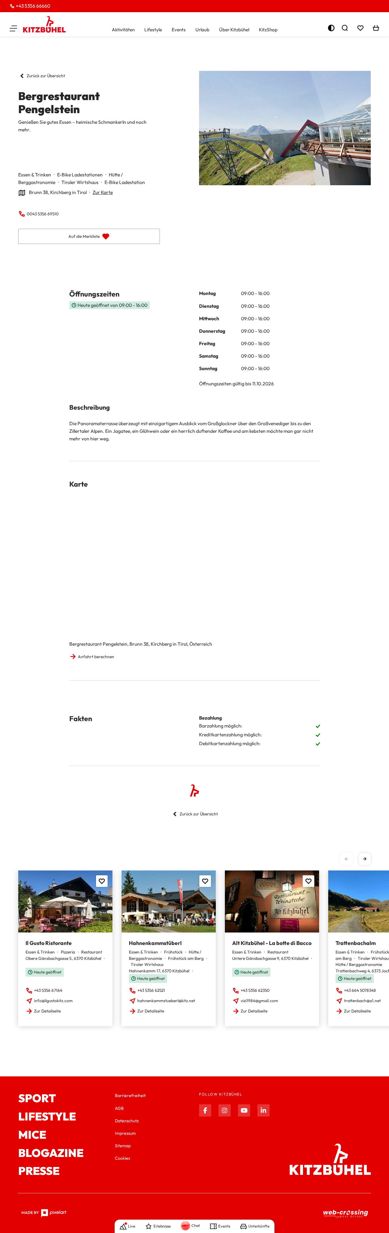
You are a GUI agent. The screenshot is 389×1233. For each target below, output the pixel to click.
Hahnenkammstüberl (155, 943)
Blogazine (51, 1153)
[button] (13, 28)
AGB (119, 1108)
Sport (37, 1098)
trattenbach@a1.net (362, 1000)
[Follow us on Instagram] (225, 1110)
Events (179, 30)
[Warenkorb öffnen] (376, 28)
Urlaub (202, 30)
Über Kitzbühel (234, 30)
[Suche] (345, 28)
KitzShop (268, 30)
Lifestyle (153, 30)
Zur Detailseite (47, 1011)
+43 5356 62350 (255, 990)
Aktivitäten (123, 30)
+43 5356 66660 (33, 6)
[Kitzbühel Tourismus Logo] (44, 24)
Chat (195, 1225)
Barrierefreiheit (130, 1095)
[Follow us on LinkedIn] (263, 1110)
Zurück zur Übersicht (46, 75)
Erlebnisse (162, 1226)
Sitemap (123, 1145)
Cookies (122, 1158)
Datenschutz (127, 1121)
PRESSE (39, 1171)
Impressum (125, 1133)
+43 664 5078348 (360, 990)
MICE (32, 1134)
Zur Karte (103, 192)
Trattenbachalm (356, 943)
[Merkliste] (360, 28)
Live (131, 1226)
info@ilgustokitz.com (53, 1000)
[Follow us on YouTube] (244, 1110)
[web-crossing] (345, 1213)
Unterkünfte (259, 1226)
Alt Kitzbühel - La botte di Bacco (272, 943)
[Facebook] (205, 1110)
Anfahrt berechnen (96, 656)
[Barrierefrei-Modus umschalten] (331, 28)
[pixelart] (44, 1213)
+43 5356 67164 (48, 990)
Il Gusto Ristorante (49, 943)
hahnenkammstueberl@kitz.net (166, 1000)
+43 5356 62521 (151, 990)
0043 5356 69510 (43, 214)
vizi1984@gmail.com (259, 1000)
